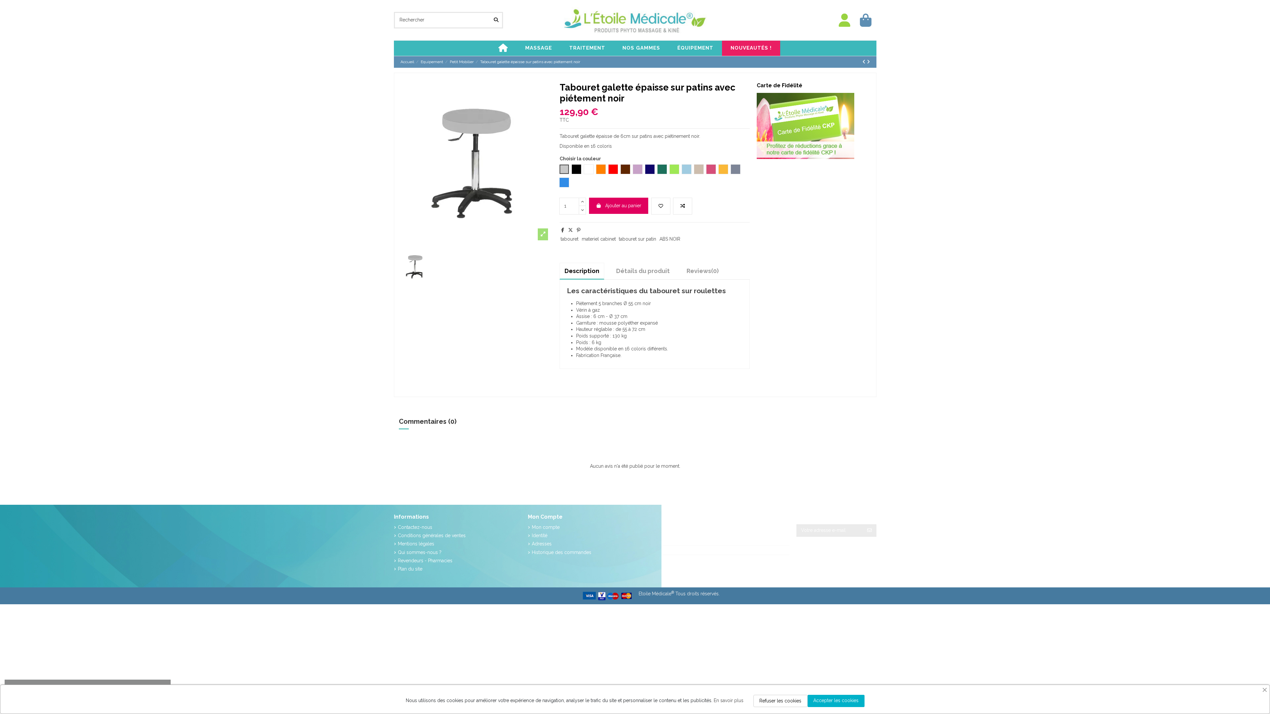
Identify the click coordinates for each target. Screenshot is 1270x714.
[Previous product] (865, 61)
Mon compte (546, 527)
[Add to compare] (682, 206)
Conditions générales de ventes (432, 535)
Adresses (542, 543)
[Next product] (868, 61)
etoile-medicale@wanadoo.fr (700, 559)
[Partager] (562, 230)
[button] (539, 48)
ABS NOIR (669, 239)
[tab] (703, 271)
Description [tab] (582, 270)
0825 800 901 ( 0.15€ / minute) (703, 550)
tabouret (569, 239)
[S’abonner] (869, 530)
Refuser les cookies (780, 700)
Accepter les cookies (836, 700)
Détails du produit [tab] (643, 270)
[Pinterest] (578, 230)
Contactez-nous (415, 527)
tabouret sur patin (637, 239)
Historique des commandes (561, 552)
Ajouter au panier (623, 205)
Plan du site (410, 569)
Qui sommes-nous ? (420, 552)
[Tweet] (570, 230)
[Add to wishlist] (660, 206)
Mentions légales (416, 543)
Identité (539, 535)
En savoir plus (728, 700)
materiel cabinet (599, 239)
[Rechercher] (496, 20)
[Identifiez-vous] (844, 20)
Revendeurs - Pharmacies (425, 560)
